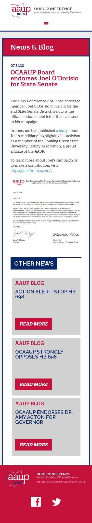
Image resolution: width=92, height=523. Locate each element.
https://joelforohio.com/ (31, 170)
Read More (33, 324)
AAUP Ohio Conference (46, 10)
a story (62, 130)
